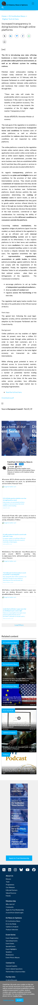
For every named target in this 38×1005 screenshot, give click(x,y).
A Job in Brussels (11, 980)
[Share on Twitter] (4, 36)
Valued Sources (11, 893)
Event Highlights (11, 949)
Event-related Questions (14, 969)
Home (4, 16)
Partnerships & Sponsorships (15, 971)
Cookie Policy (17, 996)
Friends (8, 896)
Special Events (10, 946)
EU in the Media (11, 924)
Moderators (10, 955)
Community (10, 907)
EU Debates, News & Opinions (17, 5)
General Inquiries (11, 966)
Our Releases (10, 887)
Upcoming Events (12, 941)
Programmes (10, 884)
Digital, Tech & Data (10, 19)
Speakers (9, 952)
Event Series (10, 943)
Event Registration (12, 938)
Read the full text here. (14, 392)
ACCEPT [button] (19, 1000)
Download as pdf (8, 398)
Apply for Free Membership (19, 858)
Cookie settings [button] (8, 1000)
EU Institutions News (13, 921)
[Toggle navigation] (33, 3)
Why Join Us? (10, 904)
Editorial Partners (11, 890)
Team (8, 882)
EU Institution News (17, 16)
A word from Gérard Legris (14, 912)
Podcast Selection (12, 929)
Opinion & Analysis (12, 927)
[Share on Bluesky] (17, 36)
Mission (8, 879)
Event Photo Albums (13, 957)
